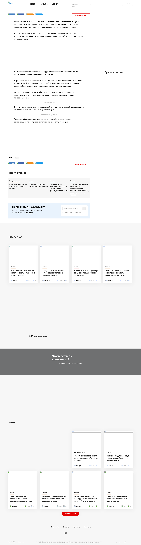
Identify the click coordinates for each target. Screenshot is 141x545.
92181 (92, 280)
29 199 (92, 506)
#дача (17, 158)
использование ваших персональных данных (75, 213)
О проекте (55, 527)
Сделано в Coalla (121, 542)
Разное (31, 181)
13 (13, 14)
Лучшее (44, 4)
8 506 (60, 506)
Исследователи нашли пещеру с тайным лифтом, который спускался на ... (85, 498)
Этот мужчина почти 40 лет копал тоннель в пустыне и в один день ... (23, 272)
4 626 (124, 506)
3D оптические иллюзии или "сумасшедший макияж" (18, 186)
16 (33, 506)
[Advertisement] (49, 55)
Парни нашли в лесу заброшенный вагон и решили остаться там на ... (21, 498)
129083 (61, 280)
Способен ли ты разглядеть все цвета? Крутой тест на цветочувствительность (59, 188)
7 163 (28, 506)
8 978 (92, 465)
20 (98, 465)
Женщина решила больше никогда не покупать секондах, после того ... (117, 272)
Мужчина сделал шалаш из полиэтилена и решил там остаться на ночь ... (54, 498)
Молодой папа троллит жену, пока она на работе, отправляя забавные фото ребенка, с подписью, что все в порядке (79, 190)
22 (66, 506)
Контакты (76, 527)
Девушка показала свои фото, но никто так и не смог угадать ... (117, 498)
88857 (29, 280)
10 (31, 14)
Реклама (88, 527)
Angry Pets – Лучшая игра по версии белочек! (38, 185)
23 (130, 465)
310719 (124, 280)
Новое (33, 4)
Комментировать (81, 15)
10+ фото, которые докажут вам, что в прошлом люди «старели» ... (86, 272)
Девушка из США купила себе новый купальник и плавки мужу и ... (53, 272)
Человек (76, 267)
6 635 (124, 465)
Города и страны (14, 181)
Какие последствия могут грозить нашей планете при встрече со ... (118, 458)
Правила (66, 527)
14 (41, 14)
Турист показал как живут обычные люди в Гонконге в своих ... (86, 458)
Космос (109, 452)
